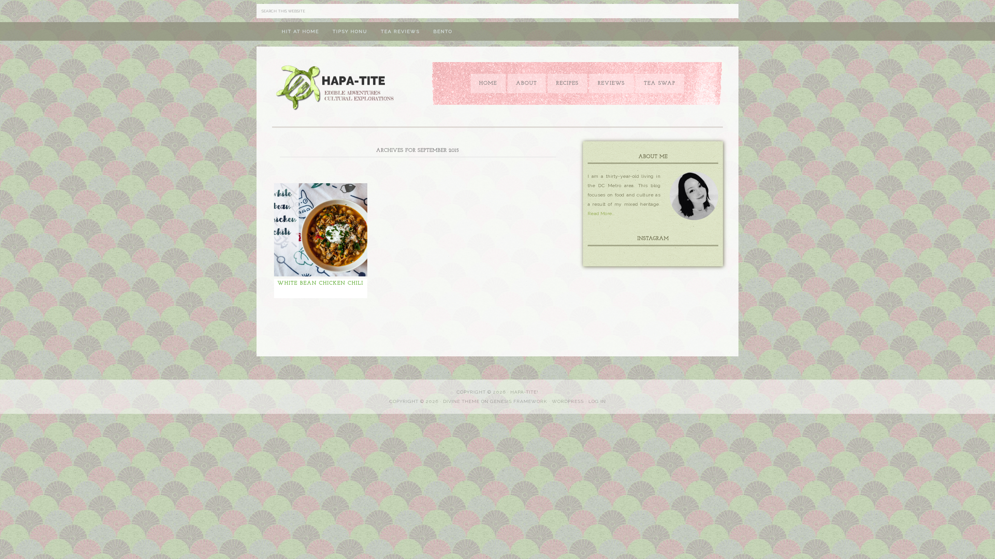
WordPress (568, 401)
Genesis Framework (518, 401)
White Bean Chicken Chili (320, 283)
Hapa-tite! (524, 392)
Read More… (601, 213)
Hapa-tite (336, 88)
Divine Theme (461, 401)
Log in (597, 401)
